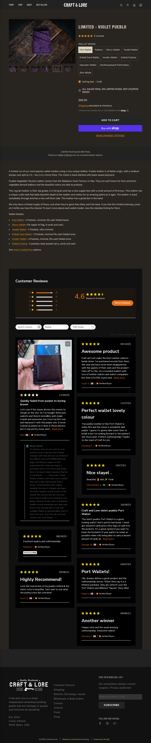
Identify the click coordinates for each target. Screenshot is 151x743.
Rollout (98, 49)
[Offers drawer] (134, 5)
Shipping (83, 105)
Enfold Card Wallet (89, 57)
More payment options (110, 135)
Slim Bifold (85, 72)
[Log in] (127, 5)
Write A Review (123, 303)
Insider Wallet (110, 57)
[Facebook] (100, 723)
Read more (57, 429)
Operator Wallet (88, 64)
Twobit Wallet (131, 49)
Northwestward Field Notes (114, 64)
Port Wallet (85, 49)
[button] (11, 41)
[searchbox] (26, 327)
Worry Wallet (113, 49)
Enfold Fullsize (128, 57)
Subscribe (111, 705)
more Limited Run (23, 249)
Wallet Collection (65, 155)
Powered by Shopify (101, 739)
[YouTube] (114, 723)
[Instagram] (107, 723)
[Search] (121, 5)
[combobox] (56, 327)
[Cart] (140, 5)
